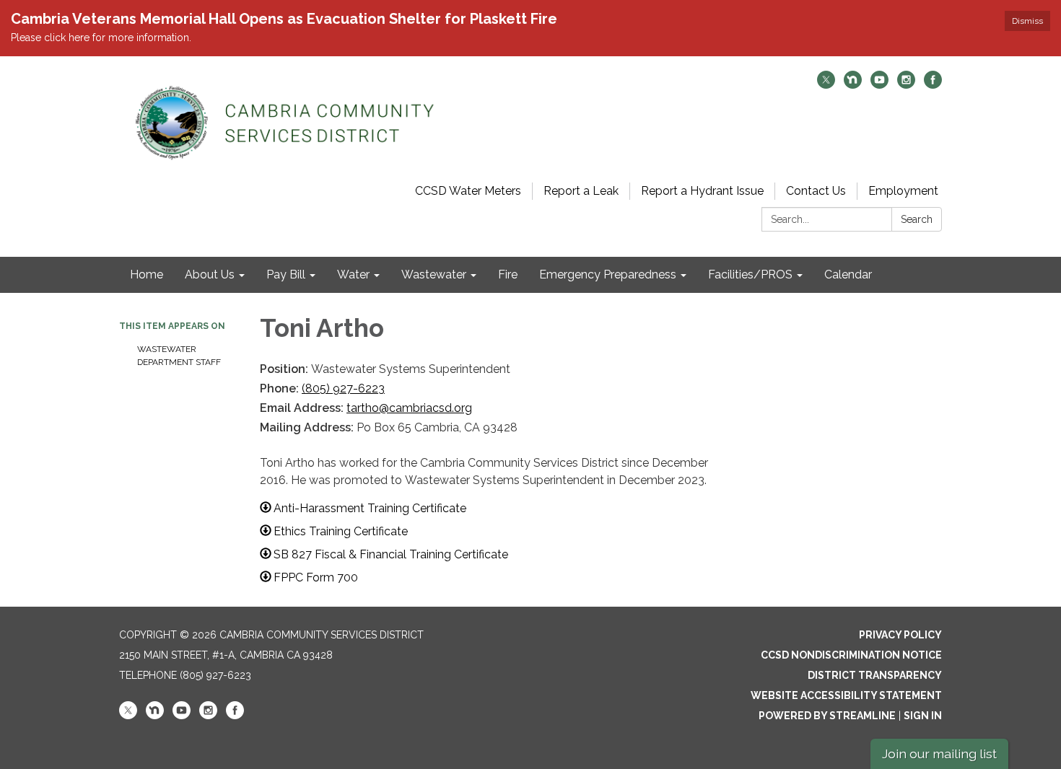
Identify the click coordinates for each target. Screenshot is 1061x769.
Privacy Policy (900, 635)
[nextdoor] (853, 85)
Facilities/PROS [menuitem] (750, 274)
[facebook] (933, 85)
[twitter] (826, 85)
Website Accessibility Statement (846, 695)
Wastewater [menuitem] (433, 274)
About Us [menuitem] (210, 274)
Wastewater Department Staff (179, 355)
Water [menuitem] (353, 274)
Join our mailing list (939, 753)
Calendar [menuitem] (848, 274)
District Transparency (875, 675)
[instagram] (906, 85)
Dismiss (1027, 21)
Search (917, 219)
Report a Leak (581, 191)
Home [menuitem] (146, 274)
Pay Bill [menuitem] (285, 274)
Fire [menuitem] (508, 274)
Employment (903, 191)
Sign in (923, 715)
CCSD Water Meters (468, 191)
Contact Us (816, 191)
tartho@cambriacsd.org (409, 408)
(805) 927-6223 (343, 388)
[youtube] (879, 85)
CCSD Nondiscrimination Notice (851, 655)
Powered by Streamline (827, 715)
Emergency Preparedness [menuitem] (607, 274)
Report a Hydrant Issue (702, 191)
